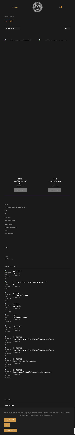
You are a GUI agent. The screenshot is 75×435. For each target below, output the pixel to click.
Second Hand (9, 233)
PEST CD (20, 317)
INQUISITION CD (33, 339)
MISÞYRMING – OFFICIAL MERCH (16, 207)
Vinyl (6, 214)
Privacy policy (10, 430)
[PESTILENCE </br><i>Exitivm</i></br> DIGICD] (8, 329)
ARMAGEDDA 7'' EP (17, 273)
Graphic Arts (9, 224)
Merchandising (10, 220)
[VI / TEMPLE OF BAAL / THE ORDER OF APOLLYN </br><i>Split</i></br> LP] (8, 285)
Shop (12, 16)
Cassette (8, 217)
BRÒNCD (20, 181)
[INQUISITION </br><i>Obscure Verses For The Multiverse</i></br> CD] (8, 362)
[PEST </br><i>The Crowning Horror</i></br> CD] (8, 318)
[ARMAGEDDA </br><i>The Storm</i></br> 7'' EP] (8, 274)
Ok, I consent (10, 420)
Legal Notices (9, 405)
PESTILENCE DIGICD (17, 328)
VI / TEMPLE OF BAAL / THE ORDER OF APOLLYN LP (30, 284)
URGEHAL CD (17, 306)
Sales (6, 230)
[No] (72, 421)
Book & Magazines (11, 227)
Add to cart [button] (20, 190)
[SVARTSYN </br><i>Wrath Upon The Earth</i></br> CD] (8, 296)
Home (7, 16)
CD (6, 210)
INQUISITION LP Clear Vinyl (33, 351)
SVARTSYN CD (20, 295)
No (6, 425)
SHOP (7, 204)
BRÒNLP (55, 181)
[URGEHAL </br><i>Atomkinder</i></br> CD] (8, 307)
